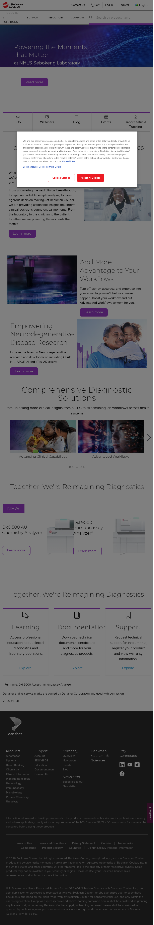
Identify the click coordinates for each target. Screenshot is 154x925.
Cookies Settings (61, 177)
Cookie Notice (68, 161)
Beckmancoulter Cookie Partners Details (42, 167)
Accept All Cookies (90, 177)
